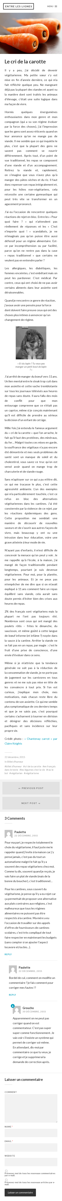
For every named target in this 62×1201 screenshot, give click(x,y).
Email (9, 1141)
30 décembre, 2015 (34, 1011)
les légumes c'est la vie (33, 769)
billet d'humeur (14, 766)
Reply (8, 954)
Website (10, 1156)
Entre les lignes (18, 6)
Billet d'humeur (15, 761)
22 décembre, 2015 (15, 757)
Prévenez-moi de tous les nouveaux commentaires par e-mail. (30, 1174)
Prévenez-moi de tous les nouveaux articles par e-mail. (30, 1183)
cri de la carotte (33, 766)
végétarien (16, 773)
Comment (11, 1092)
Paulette (20, 832)
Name (9, 1127)
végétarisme (32, 773)
